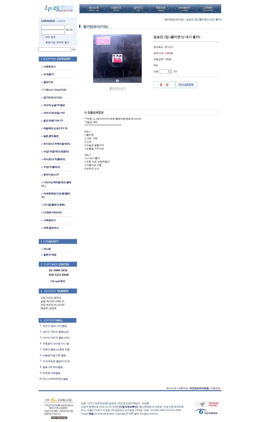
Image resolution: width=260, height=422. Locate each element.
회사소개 (171, 388)
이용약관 (183, 388)
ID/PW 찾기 (63, 42)
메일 (91, 413)
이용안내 (215, 388)
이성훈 (145, 403)
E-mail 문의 (59, 281)
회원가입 (50, 42)
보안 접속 (50, 37)
